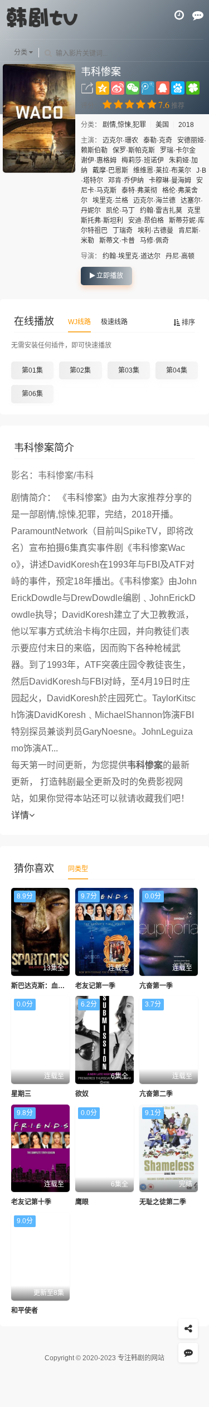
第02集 (80, 370)
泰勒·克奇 (157, 140)
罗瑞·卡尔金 (178, 150)
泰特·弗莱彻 (139, 190)
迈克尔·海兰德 (154, 200)
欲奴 (82, 1094)
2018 (186, 125)
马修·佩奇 (154, 241)
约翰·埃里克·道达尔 (132, 256)
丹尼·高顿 (180, 256)
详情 (20, 815)
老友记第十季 (31, 1202)
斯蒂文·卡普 (117, 241)
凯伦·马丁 (120, 210)
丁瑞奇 (123, 230)
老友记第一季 (95, 986)
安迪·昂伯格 (146, 220)
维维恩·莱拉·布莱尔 (162, 170)
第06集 (32, 394)
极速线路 (114, 322)
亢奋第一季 (156, 986)
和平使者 (24, 1311)
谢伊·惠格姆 (98, 160)
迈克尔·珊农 (120, 140)
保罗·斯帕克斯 (134, 150)
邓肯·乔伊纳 (126, 180)
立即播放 (109, 276)
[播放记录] (179, 15)
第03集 (128, 370)
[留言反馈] (197, 15)
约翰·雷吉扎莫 (161, 210)
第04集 (176, 370)
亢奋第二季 (156, 1094)
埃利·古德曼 (155, 230)
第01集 (32, 370)
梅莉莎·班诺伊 (142, 160)
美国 (162, 125)
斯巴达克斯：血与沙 (41, 986)
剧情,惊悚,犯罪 (125, 125)
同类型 (78, 869)
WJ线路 (79, 322)
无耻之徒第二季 (162, 1202)
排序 (187, 322)
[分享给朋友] (188, 1328)
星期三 (21, 1094)
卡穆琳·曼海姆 (170, 180)
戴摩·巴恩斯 (110, 170)
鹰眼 (82, 1202)
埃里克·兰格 (110, 200)
